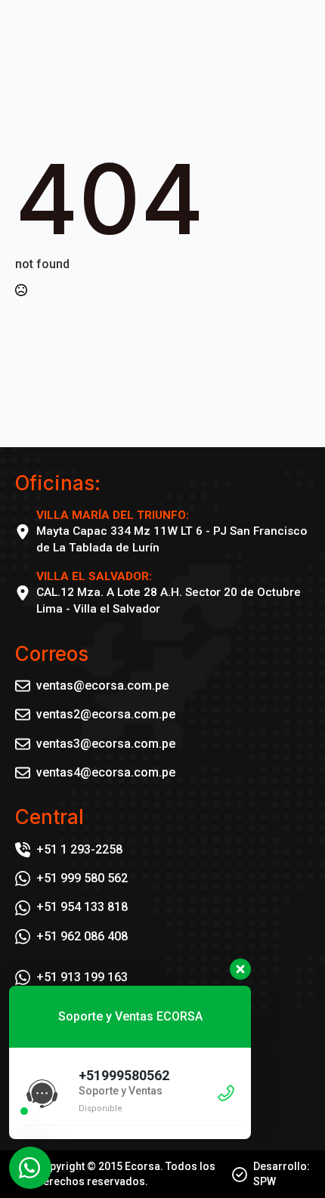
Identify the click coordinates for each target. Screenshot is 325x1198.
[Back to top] (287, 1160)
